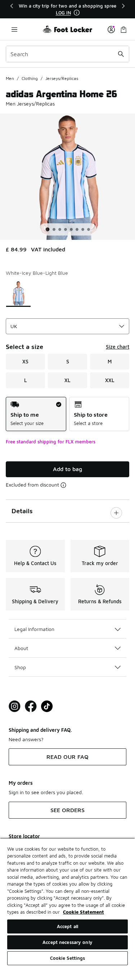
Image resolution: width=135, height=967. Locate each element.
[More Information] (76, 12)
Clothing (30, 78)
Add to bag (67, 469)
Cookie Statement (83, 912)
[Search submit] (121, 54)
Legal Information (34, 629)
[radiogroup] (67, 414)
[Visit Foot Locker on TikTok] (47, 706)
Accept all (67, 926)
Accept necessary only (67, 942)
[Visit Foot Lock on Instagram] (15, 706)
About (21, 648)
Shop (20, 667)
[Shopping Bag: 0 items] (123, 29)
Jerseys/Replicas (61, 78)
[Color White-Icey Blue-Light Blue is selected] (18, 293)
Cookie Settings (67, 958)
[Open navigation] (14, 29)
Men (10, 78)
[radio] (36, 414)
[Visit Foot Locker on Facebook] (31, 706)
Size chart (117, 347)
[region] (67, 9)
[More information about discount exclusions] (63, 485)
